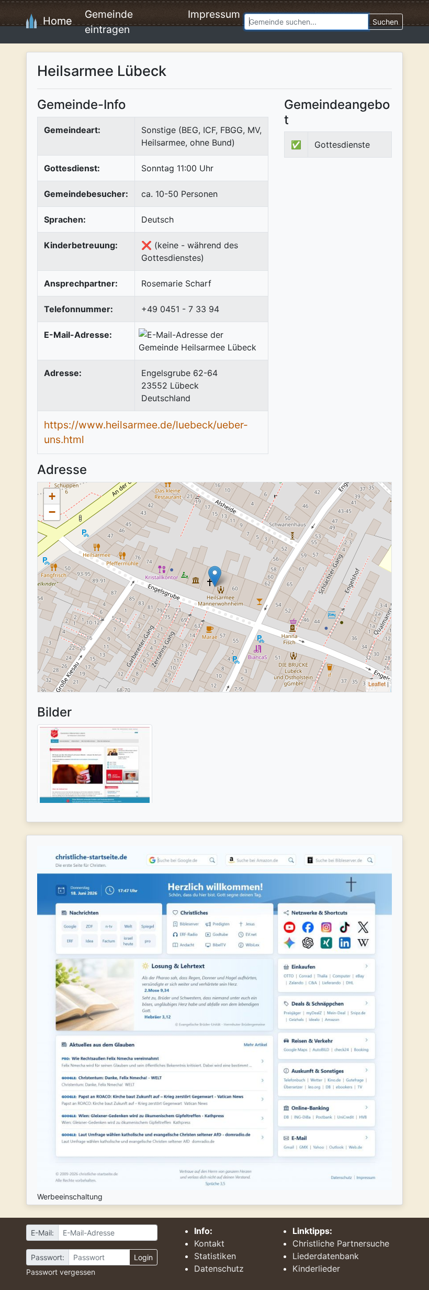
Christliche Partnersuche (340, 1243)
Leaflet (377, 683)
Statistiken (215, 1256)
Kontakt (209, 1243)
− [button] (52, 512)
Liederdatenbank (325, 1256)
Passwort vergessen (60, 1271)
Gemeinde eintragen (109, 22)
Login (143, 1257)
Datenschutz (219, 1268)
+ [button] (52, 496)
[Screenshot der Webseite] (94, 767)
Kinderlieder (316, 1268)
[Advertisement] (356, 244)
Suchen (385, 21)
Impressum (214, 14)
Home (54, 21)
